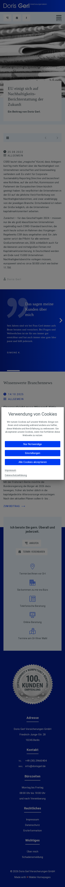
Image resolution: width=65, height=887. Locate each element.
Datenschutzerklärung (16, 475)
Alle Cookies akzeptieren (32, 462)
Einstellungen (32, 453)
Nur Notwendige (32, 444)
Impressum (10, 470)
